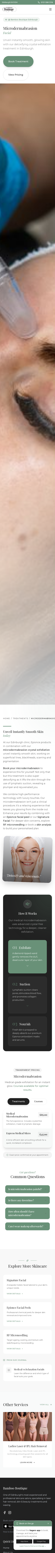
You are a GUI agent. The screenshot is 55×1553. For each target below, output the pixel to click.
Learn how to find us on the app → (33, 1546)
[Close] (48, 1523)
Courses (38, 1101)
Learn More (26, 1462)
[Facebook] (4, 1512)
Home (6, 718)
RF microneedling (14, 824)
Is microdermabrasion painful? (25, 1189)
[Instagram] (9, 1512)
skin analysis (44, 824)
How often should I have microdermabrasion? (21, 1213)
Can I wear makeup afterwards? (25, 1226)
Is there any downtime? (21, 1200)
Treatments (20, 718)
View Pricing (15, 74)
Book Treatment (18, 61)
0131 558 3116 (47, 2)
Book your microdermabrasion (21, 768)
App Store (24, 1541)
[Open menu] (50, 9)
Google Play (41, 1541)
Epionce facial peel (18, 817)
